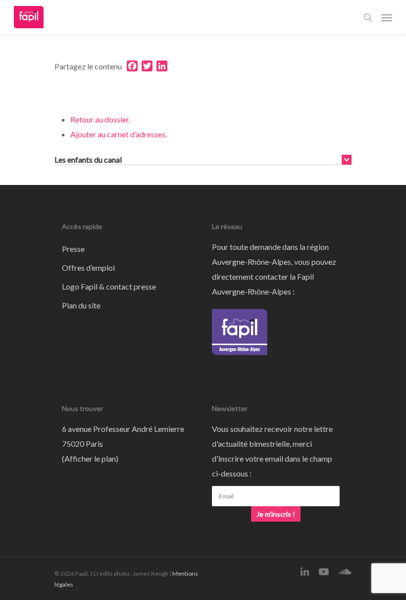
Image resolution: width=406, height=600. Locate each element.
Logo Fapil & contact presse (109, 286)
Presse (73, 248)
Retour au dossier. (100, 119)
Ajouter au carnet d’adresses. (118, 134)
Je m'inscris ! (275, 514)
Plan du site (81, 305)
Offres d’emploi (88, 267)
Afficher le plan (90, 458)
